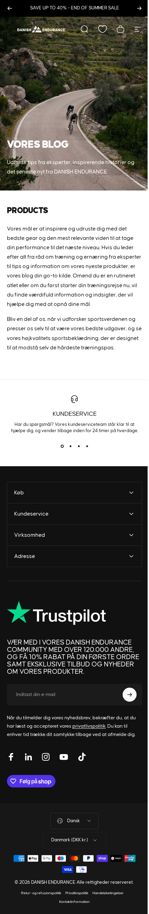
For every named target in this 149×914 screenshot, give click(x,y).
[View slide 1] (62, 446)
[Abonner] (124, 713)
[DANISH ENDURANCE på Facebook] (11, 775)
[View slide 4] (87, 446)
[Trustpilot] (58, 632)
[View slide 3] (78, 446)
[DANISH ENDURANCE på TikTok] (82, 775)
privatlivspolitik (89, 745)
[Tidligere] (9, 8)
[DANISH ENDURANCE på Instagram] (46, 775)
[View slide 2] (70, 446)
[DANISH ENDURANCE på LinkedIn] (28, 775)
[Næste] (139, 8)
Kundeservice (75, 414)
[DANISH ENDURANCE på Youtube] (64, 775)
